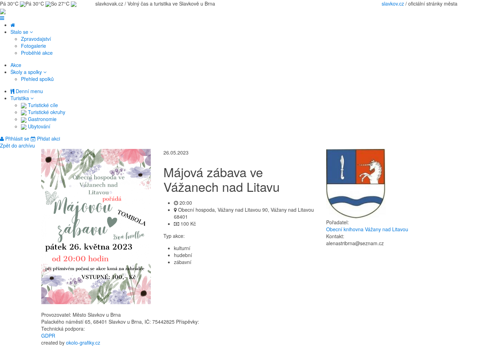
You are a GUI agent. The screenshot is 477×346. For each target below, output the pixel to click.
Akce (15, 64)
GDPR (48, 335)
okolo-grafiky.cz (83, 342)
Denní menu (28, 91)
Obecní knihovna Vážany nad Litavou (367, 229)
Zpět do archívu (17, 145)
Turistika (20, 98)
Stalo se (20, 31)
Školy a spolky (26, 71)
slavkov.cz (393, 3)
